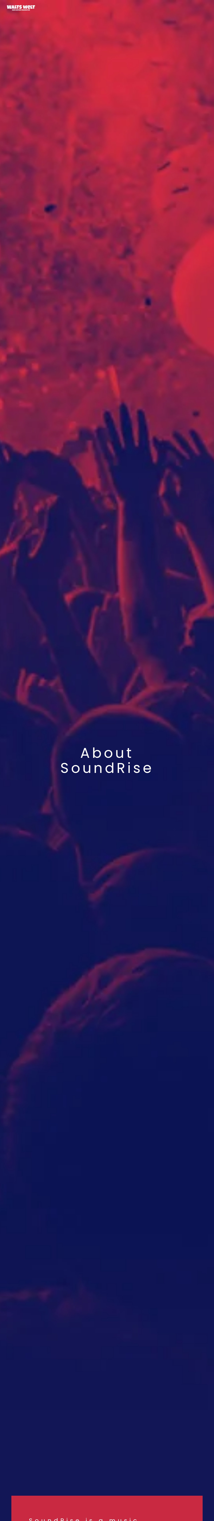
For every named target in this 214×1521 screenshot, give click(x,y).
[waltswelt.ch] (21, 8)
